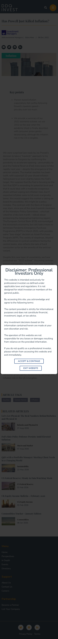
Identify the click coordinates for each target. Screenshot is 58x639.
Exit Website (30, 368)
